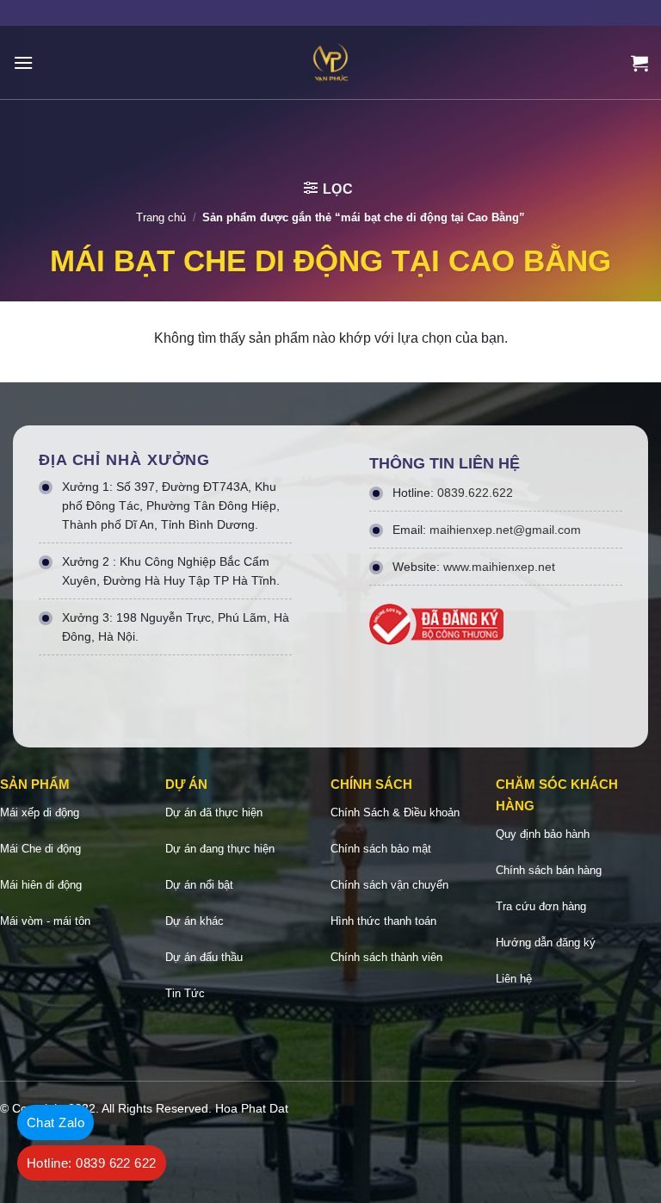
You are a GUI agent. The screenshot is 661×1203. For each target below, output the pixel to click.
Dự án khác (194, 921)
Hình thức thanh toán (383, 921)
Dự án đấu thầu (204, 957)
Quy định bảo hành (543, 834)
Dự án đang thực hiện (220, 848)
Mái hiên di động (41, 884)
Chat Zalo (55, 1122)
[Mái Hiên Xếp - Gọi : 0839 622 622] (330, 62)
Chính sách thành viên (386, 957)
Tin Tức (185, 993)
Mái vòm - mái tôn (45, 921)
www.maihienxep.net (499, 567)
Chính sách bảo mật (380, 848)
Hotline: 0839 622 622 (92, 1163)
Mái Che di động (40, 848)
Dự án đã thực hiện (214, 812)
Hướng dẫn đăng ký (546, 942)
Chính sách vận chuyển (389, 884)
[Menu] (23, 62)
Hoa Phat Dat (251, 1108)
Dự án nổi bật (199, 884)
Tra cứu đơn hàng (541, 906)
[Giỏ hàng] (639, 63)
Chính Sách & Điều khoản (395, 812)
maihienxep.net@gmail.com (505, 529)
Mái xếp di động (39, 812)
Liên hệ (514, 978)
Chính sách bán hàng (549, 870)
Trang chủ (161, 217)
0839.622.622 (475, 492)
